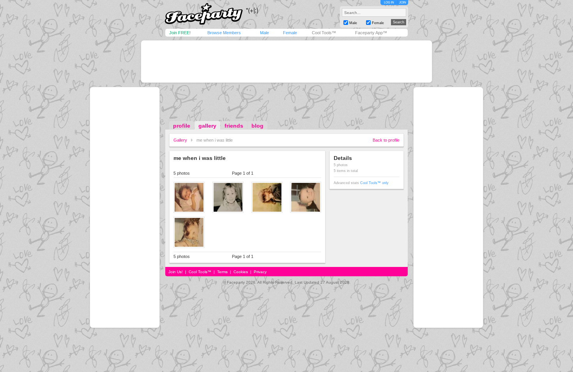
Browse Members (224, 32)
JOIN (402, 2)
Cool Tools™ (324, 32)
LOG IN (389, 2)
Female (290, 32)
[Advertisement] (286, 61)
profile (181, 126)
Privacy (260, 272)
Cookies (240, 272)
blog (257, 126)
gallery (207, 126)
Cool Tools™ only (374, 183)
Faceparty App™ (371, 32)
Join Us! (175, 272)
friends (234, 126)
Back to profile (386, 140)
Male (264, 32)
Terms (222, 272)
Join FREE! (180, 32)
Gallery (180, 140)
